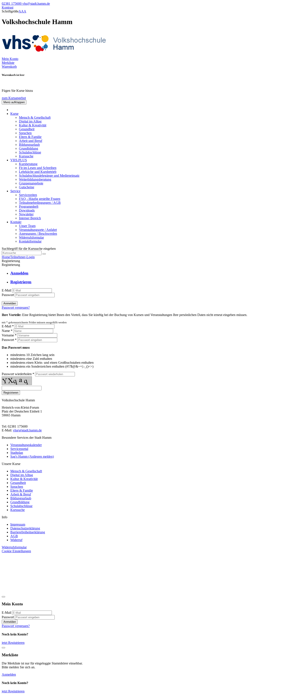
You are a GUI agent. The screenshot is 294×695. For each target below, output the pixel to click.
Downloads (27, 210)
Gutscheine (26, 187)
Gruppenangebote (31, 183)
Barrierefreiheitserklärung (27, 532)
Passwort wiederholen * (18, 374)
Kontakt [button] (15, 222)
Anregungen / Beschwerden (38, 233)
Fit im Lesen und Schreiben (37, 168)
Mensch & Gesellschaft (35, 117)
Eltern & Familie (30, 137)
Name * (7, 331)
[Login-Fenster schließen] (3, 596)
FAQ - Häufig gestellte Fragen (39, 199)
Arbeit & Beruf (20, 494)
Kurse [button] (14, 113)
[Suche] (44, 254)
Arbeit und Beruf (30, 141)
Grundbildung (28, 148)
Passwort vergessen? (16, 307)
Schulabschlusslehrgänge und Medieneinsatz (49, 175)
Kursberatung (28, 164)
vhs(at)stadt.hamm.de (27, 430)
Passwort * (9, 340)
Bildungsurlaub (29, 144)
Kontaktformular (30, 241)
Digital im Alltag (30, 121)
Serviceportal (19, 449)
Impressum (17, 524)
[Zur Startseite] (55, 55)
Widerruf (16, 540)
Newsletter (26, 214)
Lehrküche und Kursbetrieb (37, 171)
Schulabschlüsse (30, 152)
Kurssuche (26, 156)
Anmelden (9, 303)
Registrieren (10, 392)
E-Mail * (8, 326)
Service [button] (15, 191)
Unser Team (27, 226)
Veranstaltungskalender (26, 445)
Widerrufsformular (31, 237)
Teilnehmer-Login (22, 257)
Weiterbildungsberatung (35, 179)
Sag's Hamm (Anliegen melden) (32, 456)
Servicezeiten (28, 195)
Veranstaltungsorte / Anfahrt (38, 230)
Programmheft (28, 206)
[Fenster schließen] (3, 647)
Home (6, 257)
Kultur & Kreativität (32, 125)
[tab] (151, 273)
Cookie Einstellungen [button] (16, 551)
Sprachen (25, 133)
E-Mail (6, 290)
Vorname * (9, 335)
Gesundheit (26, 129)
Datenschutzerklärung (25, 528)
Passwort (8, 295)
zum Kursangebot (14, 98)
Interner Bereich (30, 218)
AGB (14, 536)
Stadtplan (16, 452)
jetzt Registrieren (13, 642)
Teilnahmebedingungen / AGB (40, 202)
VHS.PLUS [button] (18, 160)
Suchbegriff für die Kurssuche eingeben (29, 248)
